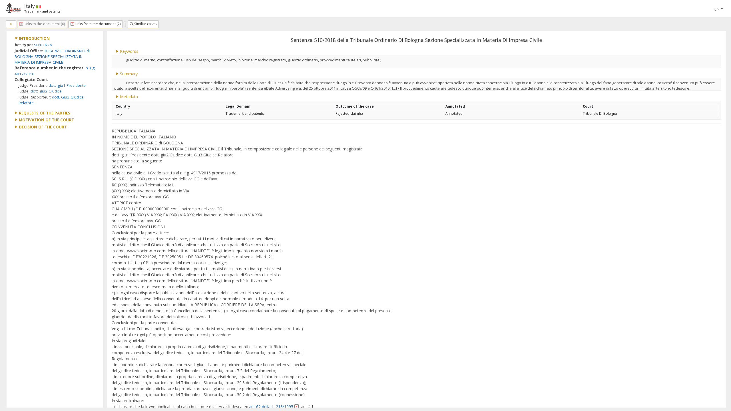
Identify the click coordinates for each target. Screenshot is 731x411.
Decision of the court (42, 127)
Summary (128, 73)
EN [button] (717, 9)
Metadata (128, 96)
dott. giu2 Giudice (46, 91)
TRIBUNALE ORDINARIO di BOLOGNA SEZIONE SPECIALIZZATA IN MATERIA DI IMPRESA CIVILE (52, 56)
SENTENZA (43, 44)
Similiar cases (144, 23)
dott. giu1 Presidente (67, 85)
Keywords (128, 51)
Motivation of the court (46, 119)
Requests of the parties (44, 113)
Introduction (34, 38)
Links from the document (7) (97, 23)
